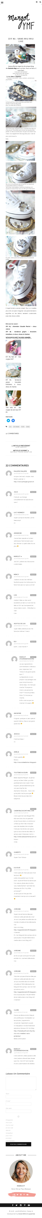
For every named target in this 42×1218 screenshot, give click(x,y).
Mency (16, 574)
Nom (8, 1093)
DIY (10, 426)
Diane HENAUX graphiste (26, 1214)
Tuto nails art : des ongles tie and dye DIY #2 (13, 410)
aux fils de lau (20, 623)
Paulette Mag (12, 68)
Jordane (17, 909)
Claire (16, 1010)
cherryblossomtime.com (24, 811)
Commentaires (12, 433)
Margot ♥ (18, 556)
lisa (15, 595)
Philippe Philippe (20, 471)
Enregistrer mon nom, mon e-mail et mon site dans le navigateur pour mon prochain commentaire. (10, 1130)
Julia (16, 492)
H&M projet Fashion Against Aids (21, 452)
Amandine (18, 533)
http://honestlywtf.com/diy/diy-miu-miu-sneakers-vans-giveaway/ (24, 1033)
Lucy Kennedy (19, 512)
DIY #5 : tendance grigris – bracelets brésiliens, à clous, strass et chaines (13, 383)
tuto (22, 426)
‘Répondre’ (33, 471)
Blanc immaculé (21, 447)
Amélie (16, 752)
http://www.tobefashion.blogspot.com (26, 762)
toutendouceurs (21, 772)
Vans (12, 76)
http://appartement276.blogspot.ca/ (26, 930)
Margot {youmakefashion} (26, 658)
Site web (8, 1108)
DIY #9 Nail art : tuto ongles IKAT (13, 358)
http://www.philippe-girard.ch (24, 481)
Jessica (17, 734)
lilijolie (17, 867)
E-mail (8, 1101)
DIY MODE (16, 426)
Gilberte (17, 852)
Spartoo (18, 76)
